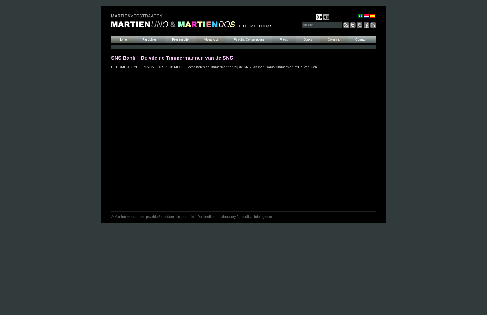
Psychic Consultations (249, 39)
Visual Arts (211, 39)
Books (308, 39)
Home (123, 39)
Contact (360, 39)
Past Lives (149, 39)
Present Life (180, 39)
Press (284, 39)
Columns (334, 39)
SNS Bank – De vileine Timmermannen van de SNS (172, 58)
